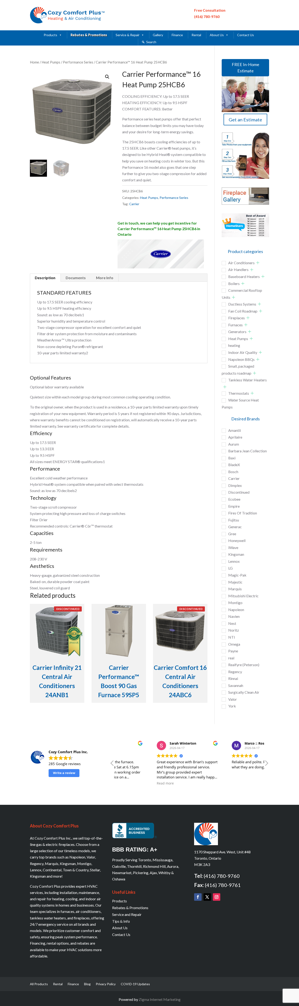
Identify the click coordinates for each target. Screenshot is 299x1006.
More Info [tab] (104, 277)
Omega (234, 644)
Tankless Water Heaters (247, 380)
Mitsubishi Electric (243, 596)
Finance (177, 35)
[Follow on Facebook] (198, 897)
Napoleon (236, 609)
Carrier (134, 204)
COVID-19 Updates (135, 984)
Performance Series (78, 62)
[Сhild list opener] (257, 262)
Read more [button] (129, 783)
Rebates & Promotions (89, 35)
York (232, 706)
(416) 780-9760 (207, 16)
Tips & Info (121, 921)
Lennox (234, 561)
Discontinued (238, 492)
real (231, 658)
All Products (39, 984)
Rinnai (233, 678)
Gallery (158, 35)
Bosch (233, 471)
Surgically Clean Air (243, 692)
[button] (107, 77)
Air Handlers (238, 269)
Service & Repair (127, 35)
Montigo (235, 602)
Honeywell (237, 540)
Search (151, 42)
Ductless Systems (242, 304)
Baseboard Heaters (244, 276)
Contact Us (245, 35)
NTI (231, 637)
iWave (233, 547)
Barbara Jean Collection (247, 451)
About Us (217, 35)
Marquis (235, 589)
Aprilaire (235, 437)
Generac (235, 526)
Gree (232, 533)
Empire (234, 506)
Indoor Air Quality (242, 352)
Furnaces (235, 325)
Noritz (233, 630)
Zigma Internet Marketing (160, 999)
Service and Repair (127, 914)
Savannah (235, 685)
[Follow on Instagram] (216, 897)
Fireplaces (236, 318)
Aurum (233, 444)
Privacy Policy (106, 984)
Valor (232, 699)
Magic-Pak (237, 575)
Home (34, 62)
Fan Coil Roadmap (242, 311)
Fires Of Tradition (242, 513)
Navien (234, 616)
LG (230, 568)
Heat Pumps (51, 62)
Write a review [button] (64, 773)
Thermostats (238, 393)
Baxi (231, 458)
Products (50, 35)
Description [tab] (45, 277)
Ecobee (234, 499)
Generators (237, 331)
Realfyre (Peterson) (243, 664)
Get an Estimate (245, 119)
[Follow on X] (207, 897)
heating (234, 345)
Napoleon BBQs (241, 359)
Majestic (235, 582)
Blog (87, 984)
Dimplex (235, 485)
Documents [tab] (76, 277)
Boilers (234, 283)
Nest (232, 623)
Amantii (234, 430)
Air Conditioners (241, 262)
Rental (196, 35)
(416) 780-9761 (223, 885)
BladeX (234, 464)
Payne (233, 651)
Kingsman (236, 554)
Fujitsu (233, 520)
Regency (235, 671)
